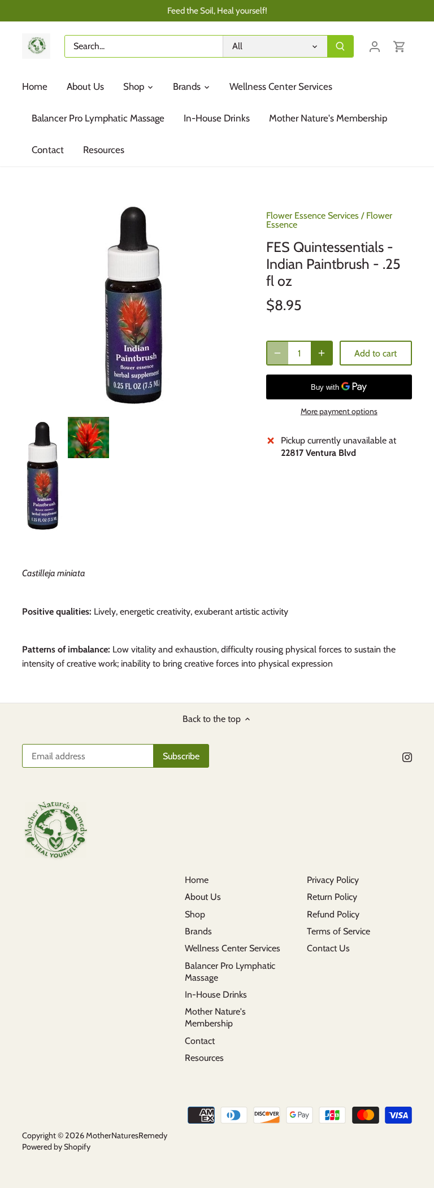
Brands (198, 931)
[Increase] (321, 353)
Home (197, 879)
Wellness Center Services (232, 948)
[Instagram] (407, 757)
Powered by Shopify (56, 1147)
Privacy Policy (333, 879)
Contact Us (328, 948)
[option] (42, 476)
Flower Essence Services (312, 215)
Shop (195, 914)
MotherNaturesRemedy (126, 1135)
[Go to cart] (399, 46)
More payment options (339, 411)
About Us (203, 896)
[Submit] (340, 46)
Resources (204, 1057)
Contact (200, 1040)
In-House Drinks (216, 994)
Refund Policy (333, 914)
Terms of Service (338, 931)
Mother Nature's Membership (215, 1017)
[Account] (374, 46)
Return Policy (332, 896)
